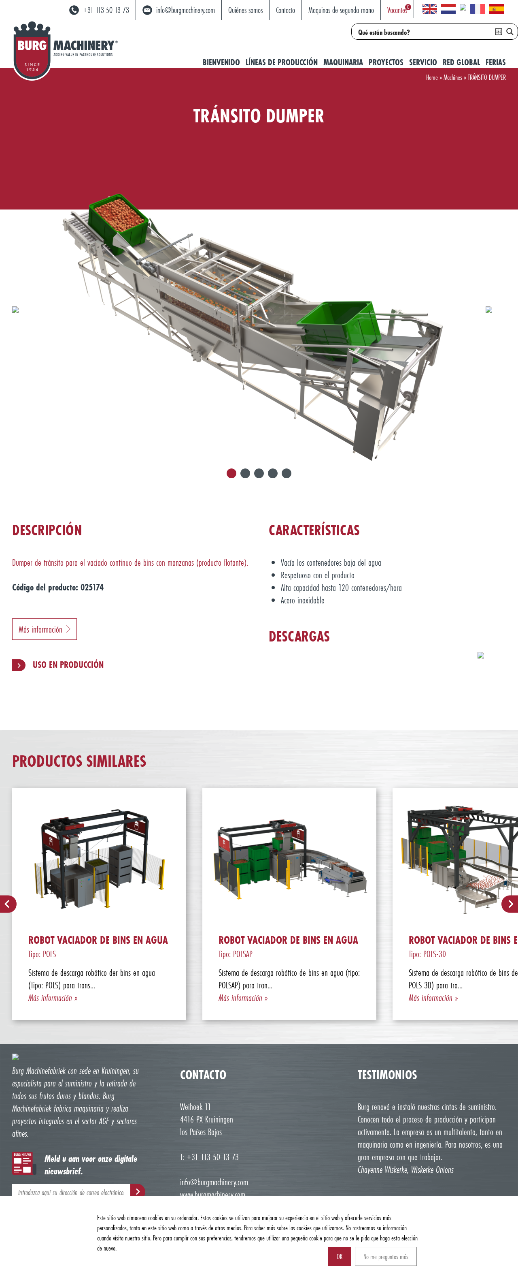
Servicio (423, 62)
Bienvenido (221, 62)
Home (432, 77)
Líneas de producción (282, 62)
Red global (461, 62)
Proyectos (386, 62)
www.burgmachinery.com (212, 1194)
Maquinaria (343, 62)
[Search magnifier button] (510, 31)
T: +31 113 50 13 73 (209, 1156)
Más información (40, 629)
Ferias (496, 62)
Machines (453, 77)
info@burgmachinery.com (214, 1182)
